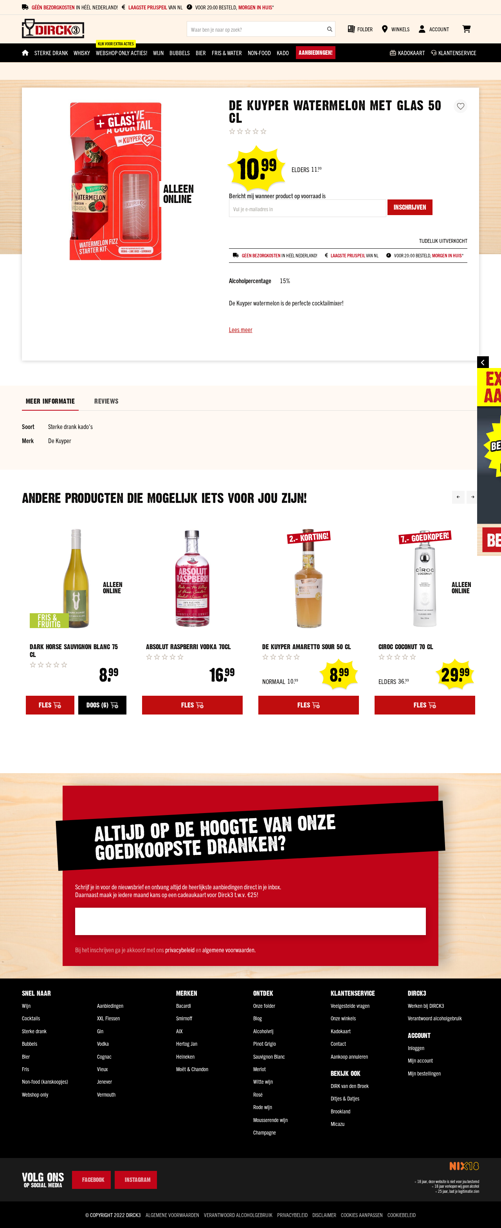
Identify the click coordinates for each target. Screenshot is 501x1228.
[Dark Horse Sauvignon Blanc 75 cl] (76, 578)
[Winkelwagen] (466, 29)
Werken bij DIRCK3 (426, 1005)
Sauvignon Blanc (269, 1056)
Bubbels (29, 1043)
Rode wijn (262, 1106)
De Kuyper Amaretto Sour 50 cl (306, 647)
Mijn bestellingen (424, 1073)
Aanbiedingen (110, 1005)
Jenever (104, 1081)
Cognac (104, 1056)
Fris (25, 1068)
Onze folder (264, 1005)
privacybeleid (180, 949)
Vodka (103, 1043)
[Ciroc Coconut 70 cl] (425, 578)
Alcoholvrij (263, 1030)
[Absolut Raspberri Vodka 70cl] (192, 578)
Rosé (258, 1094)
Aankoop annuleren (349, 1056)
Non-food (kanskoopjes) (45, 1081)
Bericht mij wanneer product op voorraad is (277, 195)
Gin (100, 1030)
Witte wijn (263, 1081)
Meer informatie (50, 401)
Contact (338, 1043)
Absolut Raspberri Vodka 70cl (188, 647)
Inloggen (416, 1047)
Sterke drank (34, 1030)
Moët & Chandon (192, 1068)
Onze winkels (343, 1018)
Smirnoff (184, 1018)
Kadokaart (341, 1030)
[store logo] (53, 29)
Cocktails (31, 1018)
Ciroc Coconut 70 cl (405, 647)
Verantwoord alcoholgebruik (435, 1018)
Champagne (264, 1132)
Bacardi (183, 1005)
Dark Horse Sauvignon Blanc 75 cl (74, 651)
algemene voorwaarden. (229, 949)
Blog (257, 1018)
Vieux (102, 1068)
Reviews (106, 401)
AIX (179, 1030)
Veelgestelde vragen (350, 1005)
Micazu (337, 1123)
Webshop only (35, 1094)
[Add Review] (48, 664)
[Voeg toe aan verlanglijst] (460, 106)
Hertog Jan (186, 1043)
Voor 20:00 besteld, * (234, 7)
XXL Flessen (108, 1018)
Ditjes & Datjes (345, 1098)
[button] (348, 329)
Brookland (340, 1111)
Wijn (26, 1005)
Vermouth (106, 1094)
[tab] (50, 401)
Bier (26, 1056)
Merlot (259, 1068)
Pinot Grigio (264, 1043)
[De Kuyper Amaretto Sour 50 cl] (308, 578)
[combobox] (261, 29)
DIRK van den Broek (350, 1085)
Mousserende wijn (270, 1119)
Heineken (185, 1056)
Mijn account (420, 1060)
